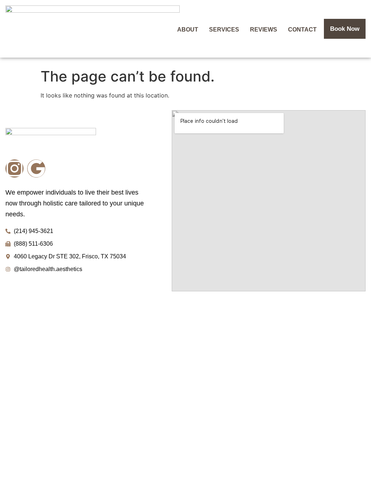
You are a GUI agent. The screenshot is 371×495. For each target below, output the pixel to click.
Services (224, 29)
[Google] (36, 168)
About (187, 29)
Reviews (263, 29)
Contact (302, 29)
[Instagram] (14, 168)
